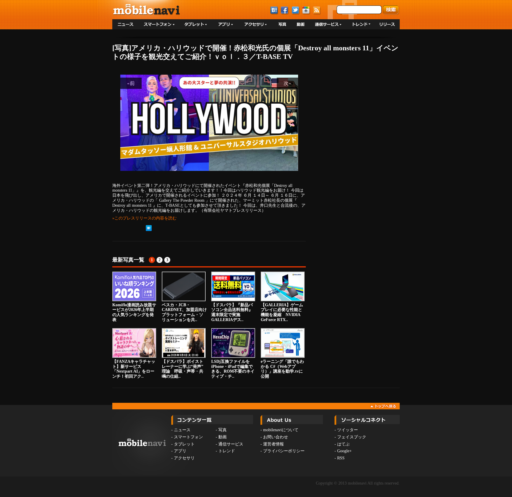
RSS (341, 458)
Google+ (344, 451)
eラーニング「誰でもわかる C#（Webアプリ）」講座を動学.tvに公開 (282, 369)
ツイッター (347, 430)
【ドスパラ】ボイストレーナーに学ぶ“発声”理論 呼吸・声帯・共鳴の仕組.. (182, 369)
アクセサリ (184, 458)
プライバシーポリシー (284, 451)
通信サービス (230, 444)
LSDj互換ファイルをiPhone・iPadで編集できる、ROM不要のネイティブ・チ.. (233, 369)
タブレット (184, 444)
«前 (131, 83)
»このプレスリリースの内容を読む (144, 218)
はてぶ (343, 444)
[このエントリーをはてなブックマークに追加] (149, 230)
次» (287, 83)
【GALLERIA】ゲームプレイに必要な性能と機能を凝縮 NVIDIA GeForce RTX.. (282, 312)
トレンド (226, 451)
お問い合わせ (275, 437)
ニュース (182, 430)
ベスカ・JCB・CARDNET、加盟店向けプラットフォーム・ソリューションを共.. (184, 312)
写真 (222, 430)
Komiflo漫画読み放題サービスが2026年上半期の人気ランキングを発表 (134, 312)
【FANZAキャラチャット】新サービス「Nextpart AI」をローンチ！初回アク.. (133, 369)
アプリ (180, 451)
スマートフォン (188, 437)
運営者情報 (273, 444)
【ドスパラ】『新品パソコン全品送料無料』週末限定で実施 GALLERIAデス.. (232, 312)
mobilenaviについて (280, 430)
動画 (222, 437)
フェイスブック (351, 437)
